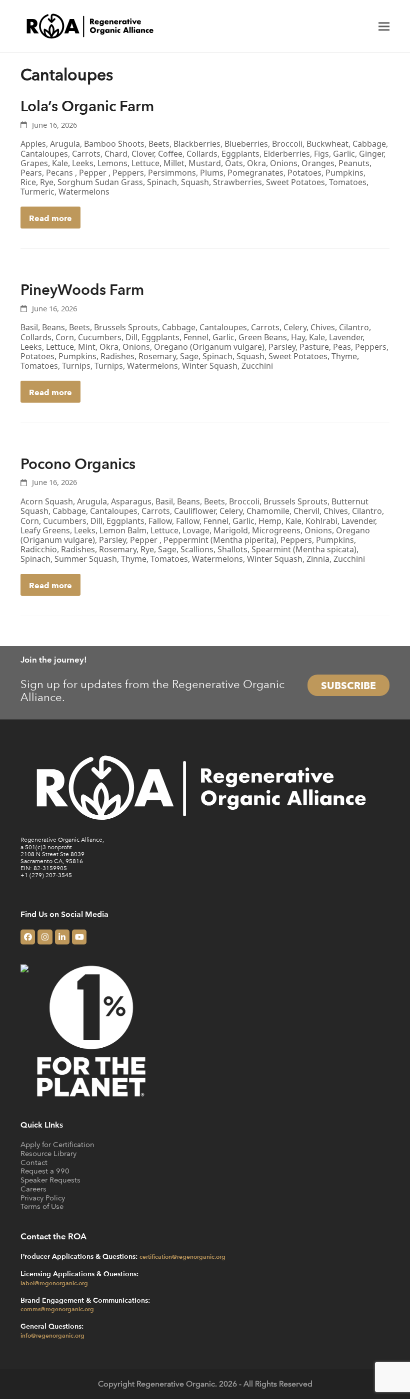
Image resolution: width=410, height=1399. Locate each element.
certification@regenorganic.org (183, 1256)
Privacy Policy (42, 1197)
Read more (50, 217)
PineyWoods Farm (82, 289)
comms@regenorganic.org (57, 1309)
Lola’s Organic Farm (87, 105)
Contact (34, 1162)
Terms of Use (42, 1206)
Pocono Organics (78, 463)
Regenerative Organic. (176, 1384)
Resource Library (48, 1153)
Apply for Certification (57, 1144)
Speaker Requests (50, 1179)
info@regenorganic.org (52, 1335)
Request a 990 (45, 1170)
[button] (384, 26)
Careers (33, 1188)
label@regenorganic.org (54, 1283)
